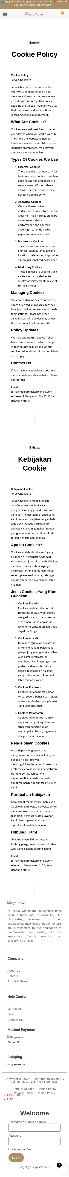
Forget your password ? (34, 1167)
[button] (5, 14)
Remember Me (21, 1149)
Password (15, 1135)
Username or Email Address (27, 1121)
